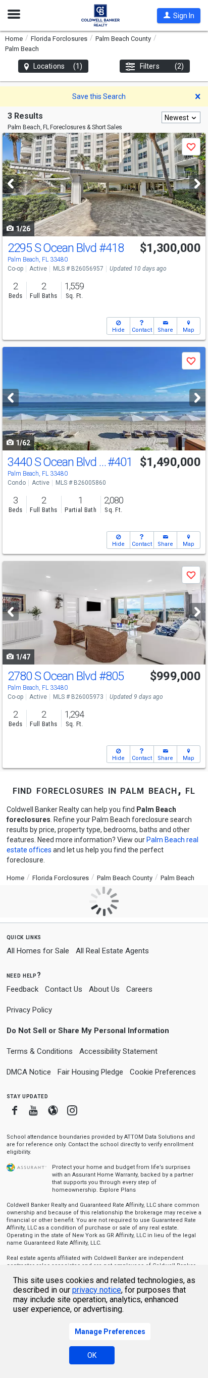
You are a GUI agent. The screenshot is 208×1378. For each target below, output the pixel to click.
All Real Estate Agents (112, 950)
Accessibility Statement (118, 1051)
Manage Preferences (110, 1332)
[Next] (197, 183)
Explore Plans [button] (117, 1190)
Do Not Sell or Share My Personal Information (88, 1030)
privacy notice (96, 1290)
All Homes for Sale (38, 950)
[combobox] (181, 117)
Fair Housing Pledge (90, 1072)
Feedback (22, 989)
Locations (57, 66)
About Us (104, 989)
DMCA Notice (29, 1072)
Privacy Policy (29, 1009)
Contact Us (63, 989)
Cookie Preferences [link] (163, 1072)
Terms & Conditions (40, 1051)
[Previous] (11, 183)
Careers (139, 989)
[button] (178, 15)
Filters (162, 66)
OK (91, 1355)
